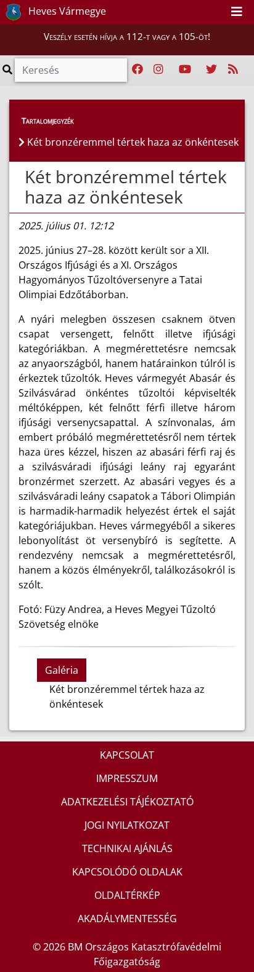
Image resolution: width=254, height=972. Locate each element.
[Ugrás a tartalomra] (203, 12)
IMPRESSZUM (127, 778)
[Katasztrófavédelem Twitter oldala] (211, 69)
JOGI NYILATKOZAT (127, 825)
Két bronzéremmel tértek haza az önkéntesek (126, 187)
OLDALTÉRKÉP (127, 895)
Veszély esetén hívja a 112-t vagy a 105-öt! (127, 36)
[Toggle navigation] (236, 12)
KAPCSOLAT (127, 755)
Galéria (61, 670)
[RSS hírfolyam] (233, 69)
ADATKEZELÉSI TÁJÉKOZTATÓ (127, 801)
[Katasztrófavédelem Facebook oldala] (137, 69)
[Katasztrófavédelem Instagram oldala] (158, 69)
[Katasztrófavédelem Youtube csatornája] (185, 69)
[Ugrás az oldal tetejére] (23, 177)
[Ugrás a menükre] (190, 12)
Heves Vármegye (66, 11)
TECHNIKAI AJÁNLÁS (127, 848)
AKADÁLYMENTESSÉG (127, 918)
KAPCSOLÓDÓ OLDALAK (127, 872)
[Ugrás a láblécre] (217, 12)
